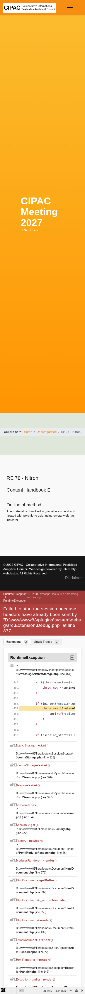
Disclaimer (73, 578)
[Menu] (70, 7)
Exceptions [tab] (16, 641)
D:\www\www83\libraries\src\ (45, 829)
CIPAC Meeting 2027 (39, 211)
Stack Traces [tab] (46, 641)
